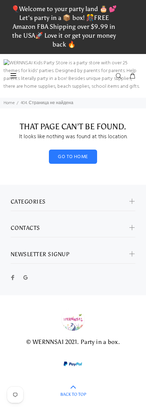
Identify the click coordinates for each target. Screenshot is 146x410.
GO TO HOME (73, 157)
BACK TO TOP (73, 394)
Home (9, 103)
